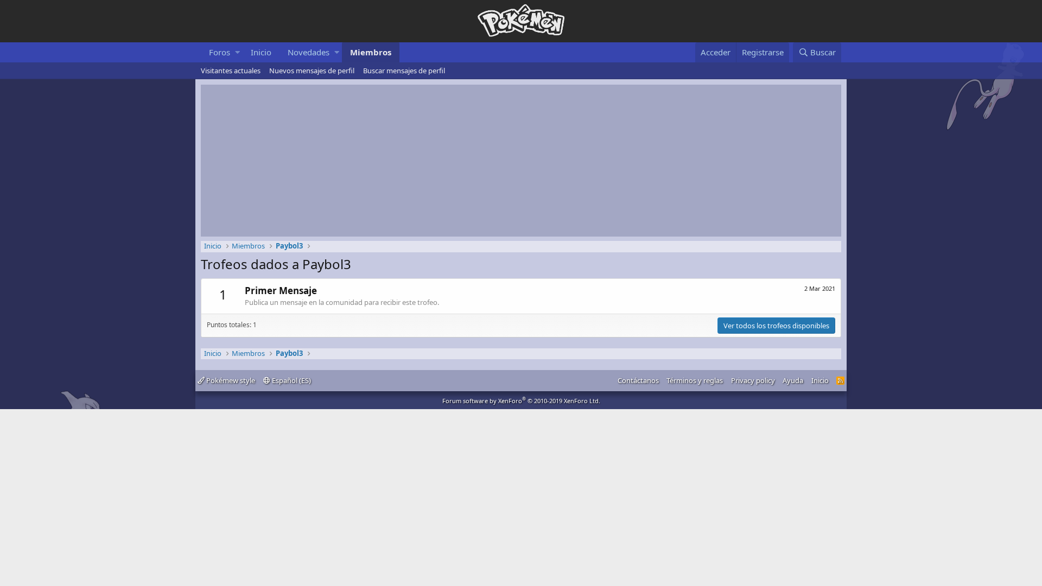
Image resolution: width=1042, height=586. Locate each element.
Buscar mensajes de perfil (404, 70)
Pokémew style (230, 380)
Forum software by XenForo (521, 401)
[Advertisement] (521, 161)
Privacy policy (753, 380)
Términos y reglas (694, 380)
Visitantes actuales (230, 70)
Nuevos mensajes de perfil (311, 70)
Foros (219, 52)
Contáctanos (638, 380)
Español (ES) (290, 380)
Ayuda (793, 380)
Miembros (370, 52)
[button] (237, 52)
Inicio (261, 52)
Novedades (308, 52)
